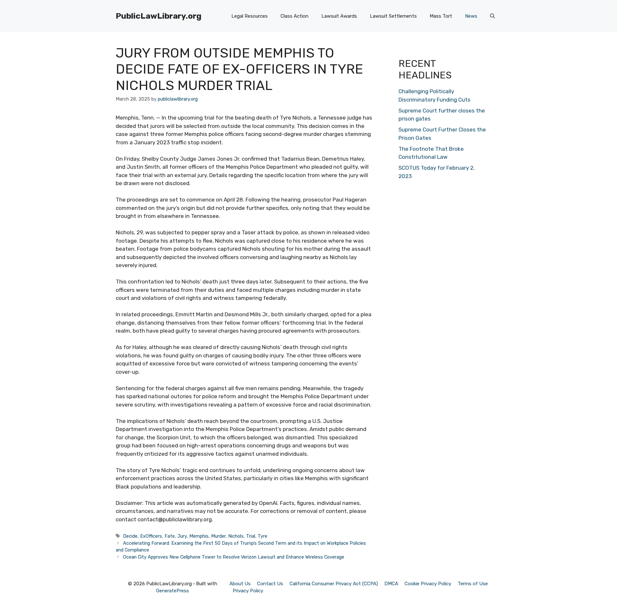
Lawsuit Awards (339, 16)
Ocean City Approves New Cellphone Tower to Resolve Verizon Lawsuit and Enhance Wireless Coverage (233, 557)
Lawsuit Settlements (393, 16)
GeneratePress (172, 591)
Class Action (294, 16)
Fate (170, 536)
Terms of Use (473, 584)
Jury (182, 536)
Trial (250, 536)
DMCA (391, 584)
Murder (218, 536)
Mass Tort (441, 16)
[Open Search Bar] (492, 16)
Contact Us (270, 584)
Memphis (199, 536)
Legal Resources (249, 16)
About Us (240, 584)
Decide (130, 536)
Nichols (236, 536)
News (471, 16)
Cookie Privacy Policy (428, 584)
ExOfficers (151, 536)
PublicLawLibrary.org (158, 16)
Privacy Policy (248, 591)
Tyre (262, 536)
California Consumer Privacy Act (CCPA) (334, 584)
